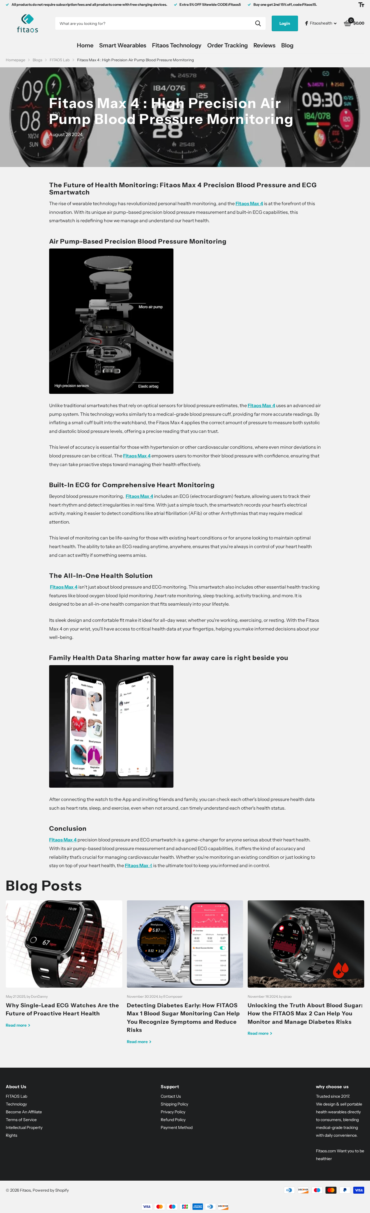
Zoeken (258, 23)
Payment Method (177, 1127)
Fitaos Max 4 (137, 456)
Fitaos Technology (176, 45)
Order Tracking (227, 45)
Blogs (37, 60)
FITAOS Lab (60, 60)
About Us (16, 1086)
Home (85, 45)
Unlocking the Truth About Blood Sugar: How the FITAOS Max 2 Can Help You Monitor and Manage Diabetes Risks (306, 972)
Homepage (15, 60)
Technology (16, 1104)
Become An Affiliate (24, 1111)
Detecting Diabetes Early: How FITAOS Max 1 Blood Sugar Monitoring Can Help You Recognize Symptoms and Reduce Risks (185, 976)
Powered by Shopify (51, 1190)
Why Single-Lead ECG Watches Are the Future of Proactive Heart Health (64, 968)
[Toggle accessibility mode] (361, 4)
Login (285, 23)
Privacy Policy (173, 1111)
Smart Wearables (122, 45)
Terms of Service (21, 1119)
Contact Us (171, 1096)
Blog (287, 45)
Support (170, 1086)
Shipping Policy (174, 1104)
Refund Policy (173, 1119)
